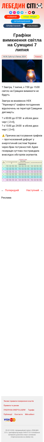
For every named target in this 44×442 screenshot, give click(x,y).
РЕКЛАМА (32, 26)
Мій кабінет (29, 414)
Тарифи (31, 410)
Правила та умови (11, 405)
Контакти (19, 414)
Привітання (13, 26)
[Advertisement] (22, 297)
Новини (12, 17)
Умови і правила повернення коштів (19, 401)
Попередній (12, 190)
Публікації (8, 414)
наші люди (30, 17)
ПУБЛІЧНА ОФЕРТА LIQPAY (15, 410)
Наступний (32, 190)
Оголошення (22, 21)
